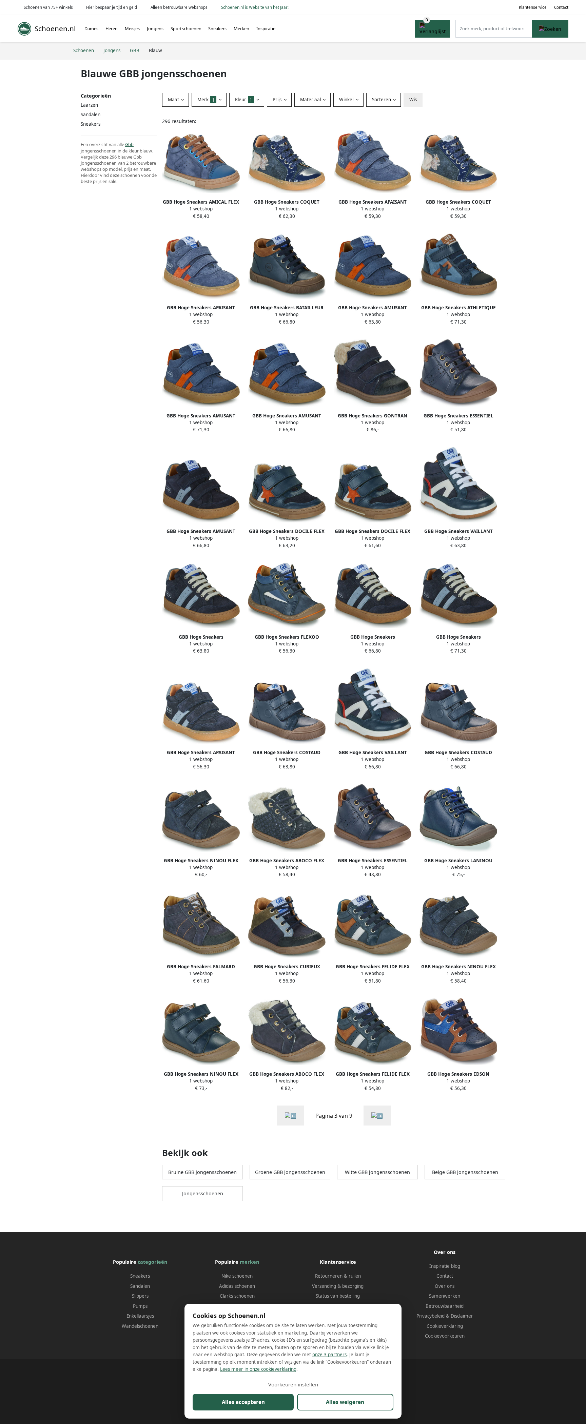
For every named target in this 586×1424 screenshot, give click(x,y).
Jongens (155, 28)
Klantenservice (533, 7)
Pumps (140, 1306)
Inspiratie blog (444, 1266)
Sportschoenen (186, 28)
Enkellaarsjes (140, 1316)
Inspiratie (265, 28)
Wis (413, 100)
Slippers (140, 1296)
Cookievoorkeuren (445, 1336)
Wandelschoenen (140, 1326)
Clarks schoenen (237, 1296)
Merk (206, 100)
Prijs (278, 100)
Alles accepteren (243, 1402)
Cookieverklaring (445, 1326)
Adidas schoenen (237, 1286)
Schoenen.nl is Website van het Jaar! (255, 7)
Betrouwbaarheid (445, 1306)
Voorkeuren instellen (293, 1384)
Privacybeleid (430, 1316)
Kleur (243, 100)
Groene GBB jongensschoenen (290, 1172)
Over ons (444, 1286)
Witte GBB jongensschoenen (377, 1172)
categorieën (152, 1262)
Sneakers (217, 28)
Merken (241, 28)
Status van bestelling (338, 1296)
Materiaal (311, 100)
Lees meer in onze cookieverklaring (258, 1369)
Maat (174, 100)
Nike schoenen (237, 1276)
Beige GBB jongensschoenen (465, 1172)
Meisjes (132, 28)
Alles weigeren (345, 1402)
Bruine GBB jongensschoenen (202, 1172)
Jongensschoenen (202, 1193)
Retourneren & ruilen (338, 1276)
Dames (91, 28)
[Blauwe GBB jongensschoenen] (290, 1116)
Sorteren (382, 100)
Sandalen (90, 114)
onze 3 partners (329, 1354)
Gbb (129, 144)
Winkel (347, 100)
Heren (111, 28)
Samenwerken (444, 1296)
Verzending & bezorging (338, 1286)
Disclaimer (462, 1316)
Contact (561, 7)
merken (249, 1262)
